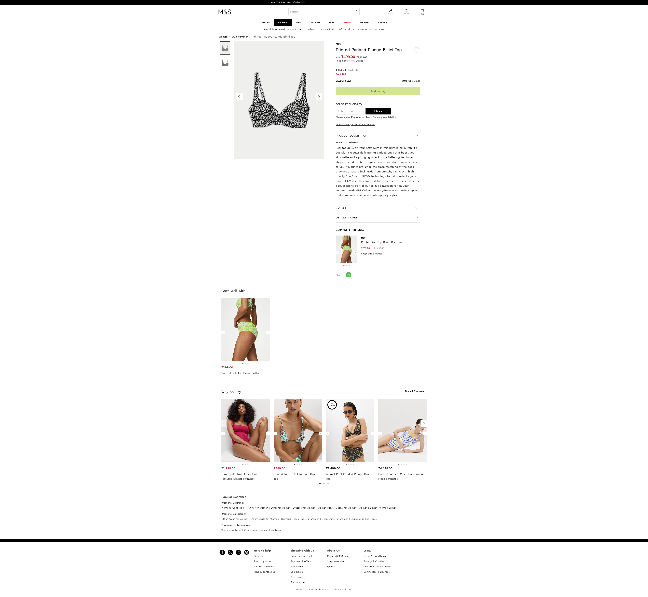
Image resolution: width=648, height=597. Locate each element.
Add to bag (378, 91)
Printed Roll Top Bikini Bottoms (381, 242)
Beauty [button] (365, 22)
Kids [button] (331, 22)
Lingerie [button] (315, 22)
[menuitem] (265, 22)
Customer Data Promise (377, 566)
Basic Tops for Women (306, 518)
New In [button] (265, 22)
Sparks (331, 566)
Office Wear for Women (234, 518)
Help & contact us (264, 571)
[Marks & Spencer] (224, 15)
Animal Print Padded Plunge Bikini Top (348, 476)
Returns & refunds (264, 566)
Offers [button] (347, 22)
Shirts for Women (280, 507)
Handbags (275, 530)
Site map (296, 577)
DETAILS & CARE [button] (346, 217)
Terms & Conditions (374, 556)
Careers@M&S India (338, 556)
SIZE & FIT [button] (342, 208)
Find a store (298, 582)
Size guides (297, 566)
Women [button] (282, 22)
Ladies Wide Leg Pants (364, 518)
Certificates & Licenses (376, 571)
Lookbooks (297, 571)
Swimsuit (286, 518)
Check (378, 111)
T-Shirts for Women (257, 507)
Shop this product (371, 253)
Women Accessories (255, 530)
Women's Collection (232, 507)
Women (223, 36)
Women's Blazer (368, 507)
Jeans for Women (346, 507)
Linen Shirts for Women (335, 518)
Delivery (258, 556)
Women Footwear (231, 530)
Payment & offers (301, 561)
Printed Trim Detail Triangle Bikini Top (295, 476)
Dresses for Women (304, 507)
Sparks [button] (382, 22)
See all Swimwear (415, 391)
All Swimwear (240, 36)
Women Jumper (388, 507)
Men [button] (298, 22)
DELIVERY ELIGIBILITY (349, 104)
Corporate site (335, 561)
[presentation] (337, 252)
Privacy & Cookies (373, 561)
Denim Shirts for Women (265, 518)
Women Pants (326, 507)
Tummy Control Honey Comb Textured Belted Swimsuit (240, 476)
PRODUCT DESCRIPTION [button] (351, 135)
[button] (319, 96)
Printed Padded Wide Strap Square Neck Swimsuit (401, 476)
